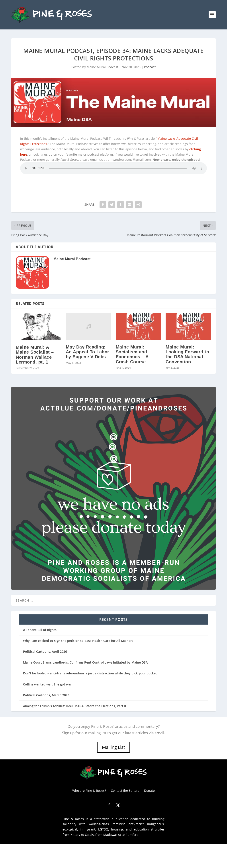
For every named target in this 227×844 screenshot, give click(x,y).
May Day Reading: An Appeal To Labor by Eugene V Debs (87, 352)
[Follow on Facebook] (109, 805)
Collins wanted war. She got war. (47, 684)
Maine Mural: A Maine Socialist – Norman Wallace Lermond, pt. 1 (35, 354)
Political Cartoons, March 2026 (46, 695)
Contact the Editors (125, 790)
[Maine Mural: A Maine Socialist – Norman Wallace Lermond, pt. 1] (38, 326)
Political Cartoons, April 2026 (45, 651)
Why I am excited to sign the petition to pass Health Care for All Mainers (78, 641)
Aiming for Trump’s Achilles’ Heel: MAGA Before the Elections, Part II (74, 706)
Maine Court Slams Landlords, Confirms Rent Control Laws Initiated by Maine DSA (85, 662)
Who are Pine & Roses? (89, 790)
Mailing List (113, 747)
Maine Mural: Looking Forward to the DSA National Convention (187, 354)
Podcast (150, 67)
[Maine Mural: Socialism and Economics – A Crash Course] (138, 326)
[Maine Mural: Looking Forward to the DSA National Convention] (188, 326)
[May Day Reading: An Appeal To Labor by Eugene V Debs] (88, 326)
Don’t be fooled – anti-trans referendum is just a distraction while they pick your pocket (90, 673)
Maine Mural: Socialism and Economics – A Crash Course (132, 354)
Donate (149, 790)
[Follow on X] (117, 805)
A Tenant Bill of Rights (40, 630)
